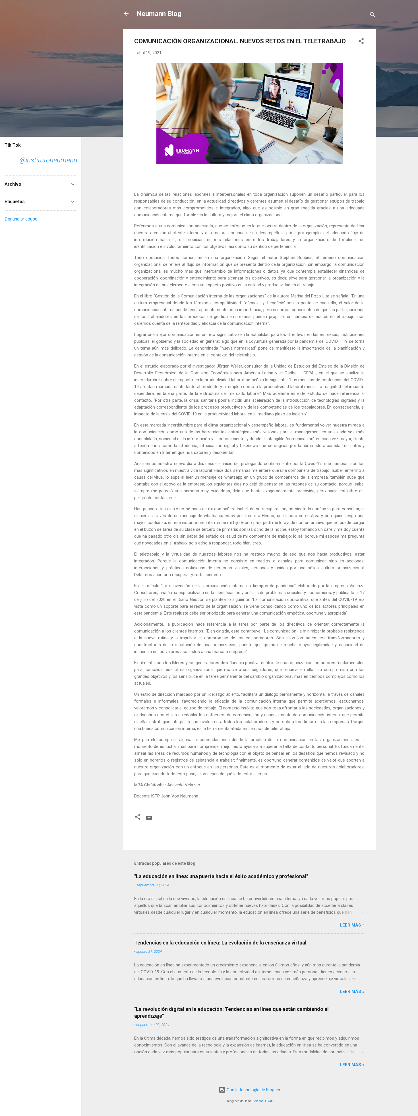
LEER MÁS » (352, 925)
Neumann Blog (158, 14)
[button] (361, 42)
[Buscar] (372, 15)
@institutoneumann (48, 160)
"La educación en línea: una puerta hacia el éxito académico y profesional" (221, 876)
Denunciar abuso (21, 219)
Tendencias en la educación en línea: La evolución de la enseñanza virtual (220, 943)
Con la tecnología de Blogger (252, 1089)
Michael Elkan (263, 1101)
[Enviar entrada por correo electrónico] (149, 820)
